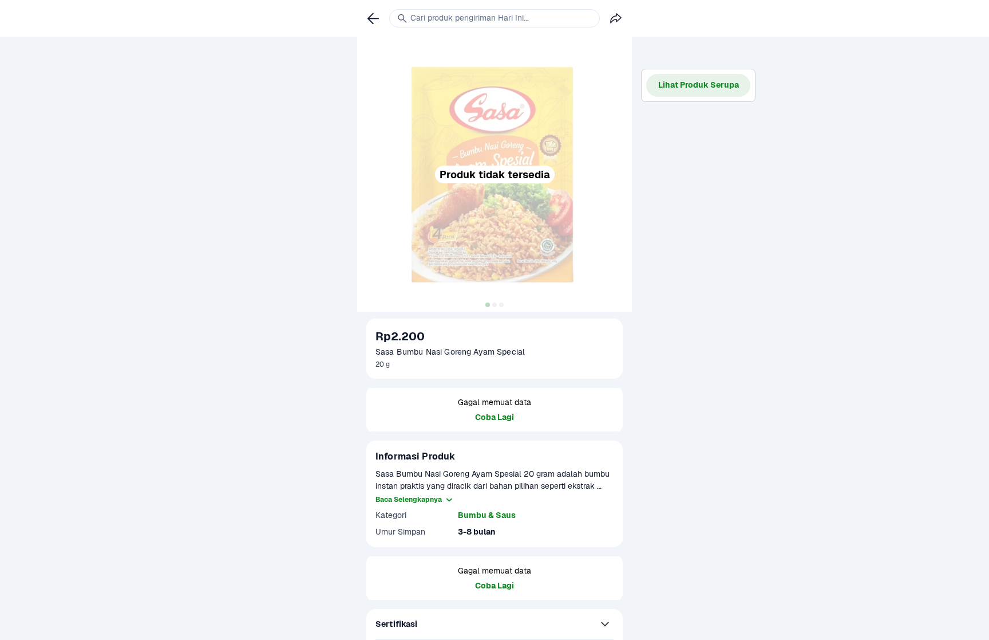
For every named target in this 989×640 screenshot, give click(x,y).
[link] (373, 18)
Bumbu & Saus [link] (487, 515)
